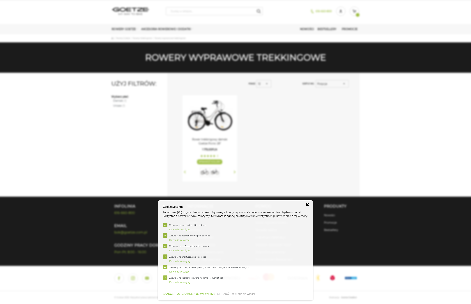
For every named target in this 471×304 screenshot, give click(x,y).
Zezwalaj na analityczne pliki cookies (187, 257)
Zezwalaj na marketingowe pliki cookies (189, 235)
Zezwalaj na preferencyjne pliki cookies (189, 246)
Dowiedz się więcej (243, 294)
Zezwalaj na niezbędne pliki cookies (187, 225)
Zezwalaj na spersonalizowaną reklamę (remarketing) (196, 278)
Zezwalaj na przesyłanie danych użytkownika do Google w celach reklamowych (209, 267)
